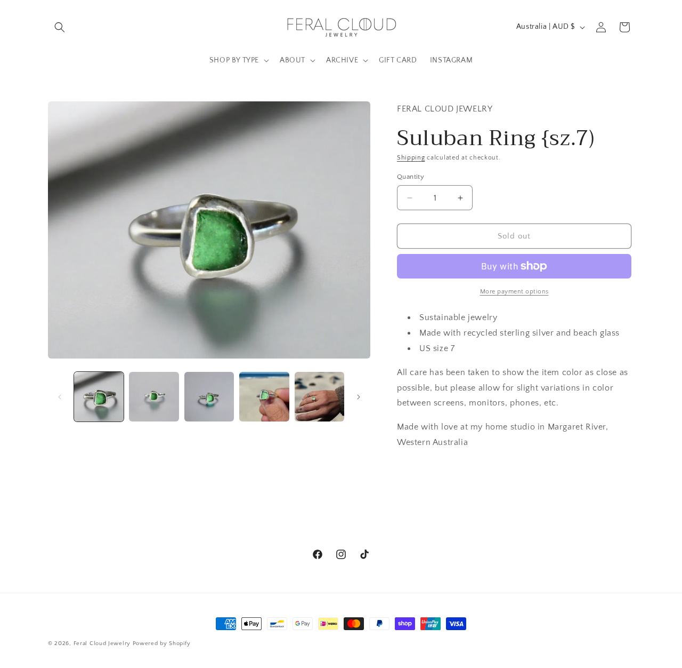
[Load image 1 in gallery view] (99, 397)
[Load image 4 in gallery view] (264, 397)
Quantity (410, 176)
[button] (59, 27)
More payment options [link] (514, 291)
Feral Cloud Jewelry (102, 643)
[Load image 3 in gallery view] (209, 397)
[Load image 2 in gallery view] (153, 397)
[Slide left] (59, 397)
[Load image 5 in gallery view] (319, 397)
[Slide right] (358, 397)
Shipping (411, 157)
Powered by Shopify (162, 643)
